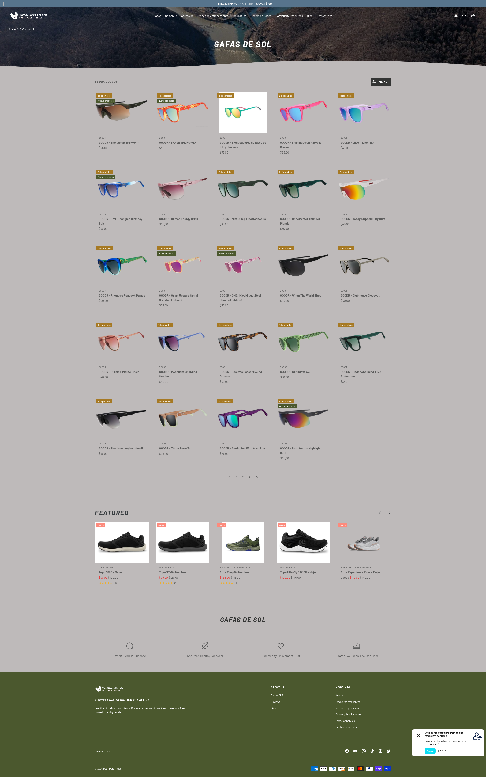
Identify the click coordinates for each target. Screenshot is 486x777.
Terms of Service (345, 720)
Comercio (171, 15)
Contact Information (347, 727)
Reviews (275, 701)
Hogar (157, 15)
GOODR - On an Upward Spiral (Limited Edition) (178, 298)
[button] (464, 16)
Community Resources (289, 15)
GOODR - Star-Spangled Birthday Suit (120, 221)
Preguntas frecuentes (347, 701)
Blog (309, 15)
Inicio (12, 29)
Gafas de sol (27, 29)
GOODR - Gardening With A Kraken (242, 448)
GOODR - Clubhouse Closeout (360, 295)
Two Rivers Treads (112, 768)
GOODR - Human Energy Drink (178, 219)
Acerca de (187, 15)
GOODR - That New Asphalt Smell (121, 448)
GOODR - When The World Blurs (300, 295)
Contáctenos (324, 15)
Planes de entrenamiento (213, 15)
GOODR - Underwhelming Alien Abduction (361, 374)
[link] (229, 477)
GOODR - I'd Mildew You (295, 371)
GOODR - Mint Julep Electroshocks (243, 219)
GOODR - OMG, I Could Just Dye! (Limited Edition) (240, 298)
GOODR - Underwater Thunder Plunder (300, 221)
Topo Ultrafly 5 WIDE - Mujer (298, 572)
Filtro (382, 81)
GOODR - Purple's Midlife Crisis (119, 371)
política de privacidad (347, 708)
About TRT (277, 695)
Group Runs (239, 15)
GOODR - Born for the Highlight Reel (300, 450)
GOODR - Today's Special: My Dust (363, 219)
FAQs (274, 708)
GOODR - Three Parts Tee (175, 448)
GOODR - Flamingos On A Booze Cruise (301, 145)
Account (340, 695)
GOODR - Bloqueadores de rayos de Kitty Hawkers (243, 145)
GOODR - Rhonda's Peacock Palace (122, 295)
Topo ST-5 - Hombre (172, 572)
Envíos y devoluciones (348, 714)
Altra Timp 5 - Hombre (234, 572)
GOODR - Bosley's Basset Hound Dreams (241, 374)
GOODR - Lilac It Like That (357, 142)
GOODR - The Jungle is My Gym (119, 142)
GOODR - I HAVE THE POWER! (178, 142)
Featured (112, 513)
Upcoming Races (261, 15)
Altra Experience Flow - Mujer (360, 572)
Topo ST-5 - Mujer (110, 572)
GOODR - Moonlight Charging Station (178, 374)
